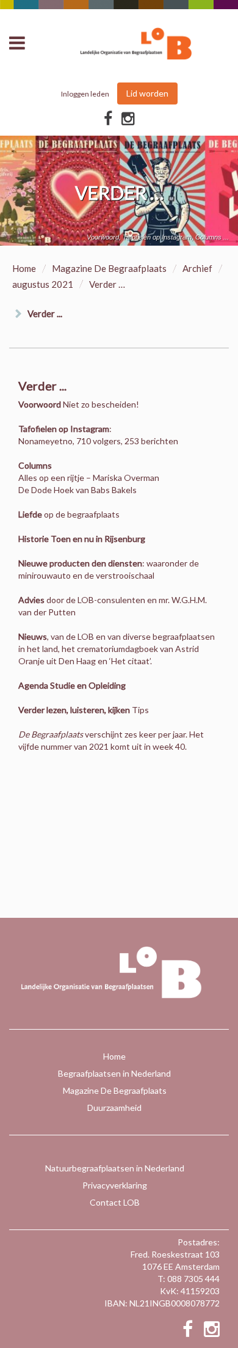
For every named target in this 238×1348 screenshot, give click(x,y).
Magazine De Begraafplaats (109, 268)
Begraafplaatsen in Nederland (114, 1073)
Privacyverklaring (114, 1185)
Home (24, 268)
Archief (197, 268)
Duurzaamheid (114, 1107)
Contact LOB (115, 1202)
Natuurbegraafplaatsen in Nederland (114, 1168)
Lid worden (147, 93)
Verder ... (44, 313)
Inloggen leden (85, 93)
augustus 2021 (42, 284)
